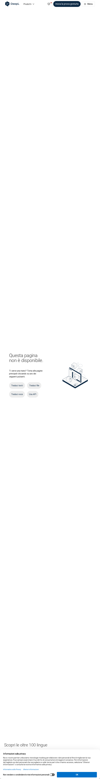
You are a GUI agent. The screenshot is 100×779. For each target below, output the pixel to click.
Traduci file (34, 385)
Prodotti (27, 4)
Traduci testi (17, 385)
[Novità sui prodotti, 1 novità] (48, 4)
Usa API (32, 394)
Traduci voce (17, 394)
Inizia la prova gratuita (67, 3)
